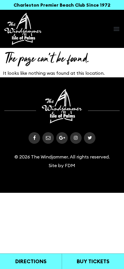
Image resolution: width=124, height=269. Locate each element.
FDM (70, 165)
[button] (116, 29)
